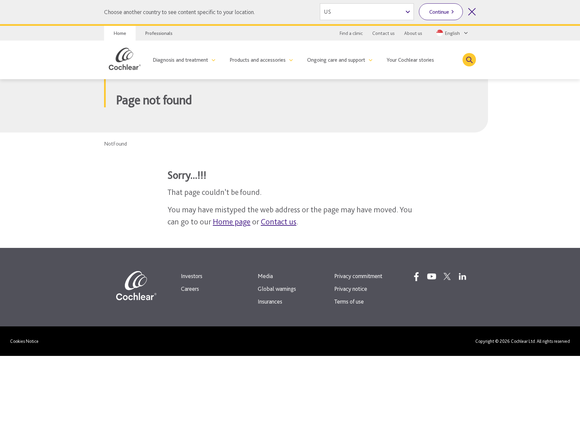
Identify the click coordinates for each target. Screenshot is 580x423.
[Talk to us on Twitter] (447, 276)
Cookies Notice (24, 341)
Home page (231, 221)
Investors (191, 275)
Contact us (383, 33)
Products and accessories (258, 60)
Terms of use (349, 301)
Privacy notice (350, 288)
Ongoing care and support (336, 60)
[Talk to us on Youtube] (432, 276)
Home (119, 33)
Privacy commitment (358, 275)
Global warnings (277, 288)
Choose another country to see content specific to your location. (179, 11)
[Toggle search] (469, 59)
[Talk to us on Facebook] (416, 276)
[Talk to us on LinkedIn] (462, 276)
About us (413, 33)
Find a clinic (351, 33)
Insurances (270, 301)
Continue (439, 12)
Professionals (159, 33)
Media (265, 275)
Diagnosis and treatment (180, 60)
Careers (190, 288)
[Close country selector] (472, 12)
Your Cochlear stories (410, 60)
